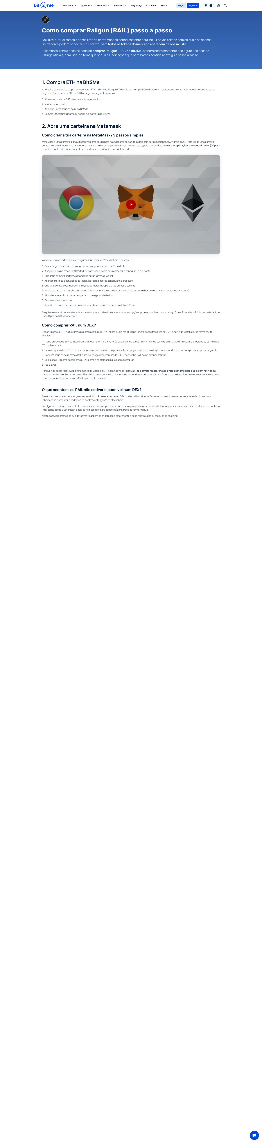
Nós (163, 5)
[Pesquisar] (225, 5)
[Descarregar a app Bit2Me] (208, 5)
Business (119, 5)
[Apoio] (254, 1135)
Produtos (102, 5)
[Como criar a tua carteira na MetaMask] (131, 205)
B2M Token (151, 5)
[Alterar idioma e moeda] (218, 5)
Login (181, 5)
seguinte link (93, 99)
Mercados (68, 5)
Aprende (85, 5)
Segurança (136, 5)
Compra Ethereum (55, 113)
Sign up (193, 5)
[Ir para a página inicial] (44, 5)
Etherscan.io (49, 400)
